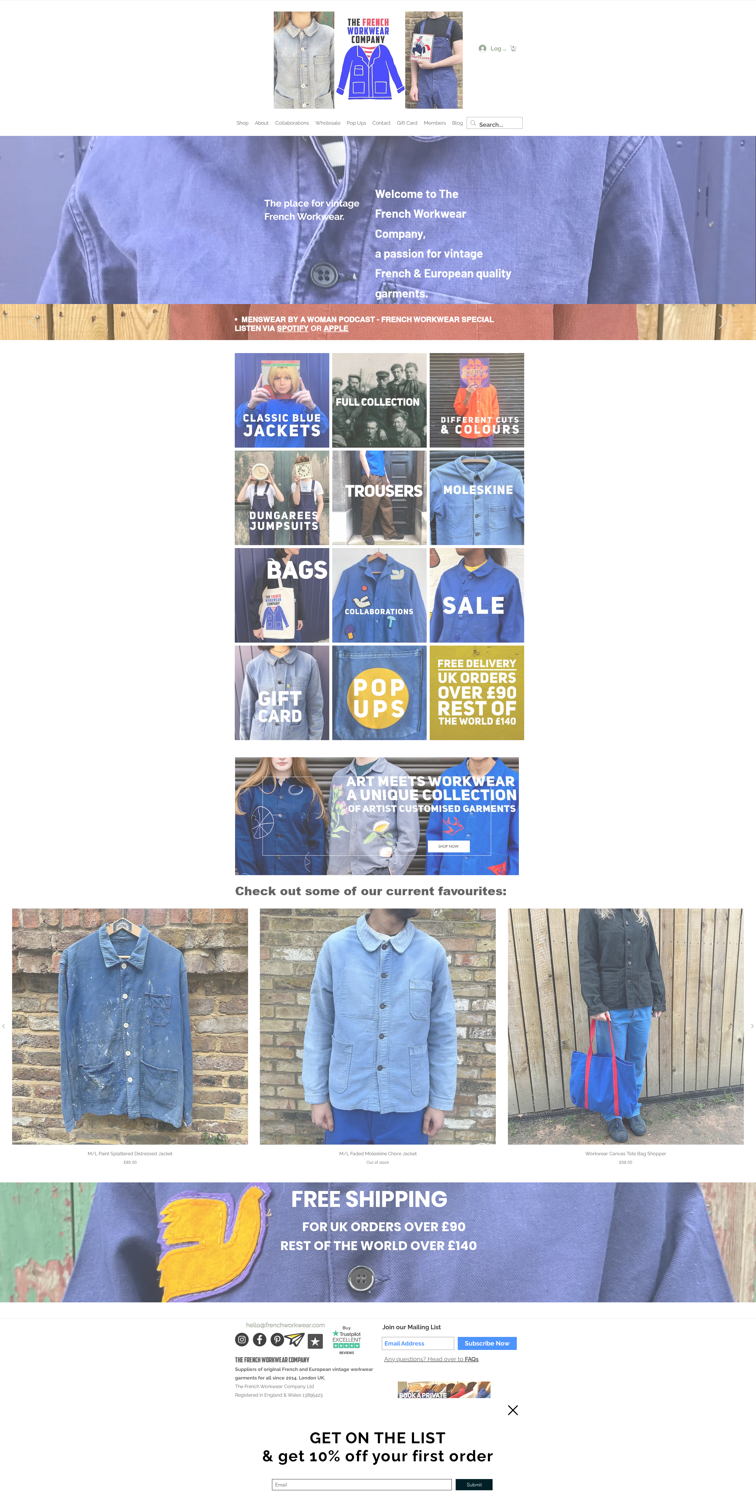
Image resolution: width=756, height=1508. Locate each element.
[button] (513, 1410)
